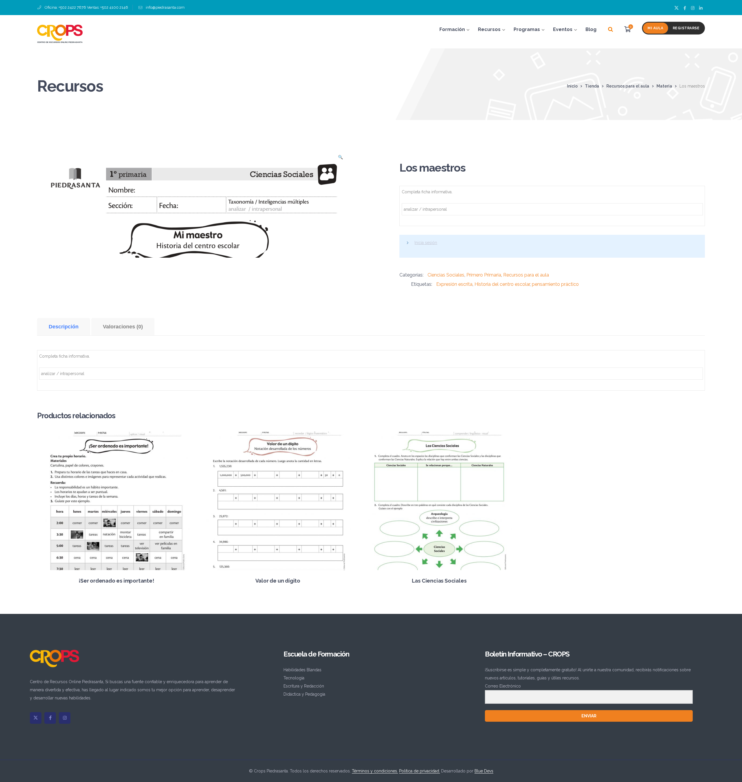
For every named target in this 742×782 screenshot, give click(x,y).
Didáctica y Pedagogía (304, 694)
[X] (35, 718)
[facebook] (50, 718)
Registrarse (686, 28)
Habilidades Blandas (302, 670)
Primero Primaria (483, 275)
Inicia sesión (425, 242)
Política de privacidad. (419, 771)
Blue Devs (483, 771)
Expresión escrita (454, 284)
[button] (340, 159)
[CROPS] (60, 33)
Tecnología (293, 678)
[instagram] (64, 718)
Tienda (592, 86)
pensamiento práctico (555, 284)
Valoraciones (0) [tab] (123, 327)
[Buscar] (610, 29)
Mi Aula (655, 28)
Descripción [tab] (64, 327)
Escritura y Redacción (303, 686)
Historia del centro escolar (502, 284)
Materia (664, 86)
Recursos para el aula (627, 86)
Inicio (572, 86)
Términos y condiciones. (375, 771)
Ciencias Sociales (446, 275)
